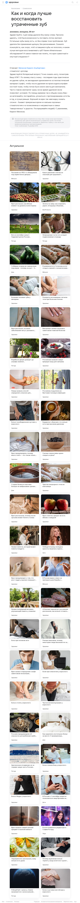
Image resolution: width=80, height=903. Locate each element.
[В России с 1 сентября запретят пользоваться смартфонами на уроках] (55, 789)
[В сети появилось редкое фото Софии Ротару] (55, 821)
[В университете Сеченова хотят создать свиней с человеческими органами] (55, 259)
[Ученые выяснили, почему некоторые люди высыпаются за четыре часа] (55, 633)
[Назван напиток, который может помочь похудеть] (24, 540)
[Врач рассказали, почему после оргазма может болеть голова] (24, 509)
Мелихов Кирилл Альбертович (32, 68)
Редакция (37, 901)
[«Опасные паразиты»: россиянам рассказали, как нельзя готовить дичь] (55, 602)
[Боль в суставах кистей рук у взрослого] (55, 883)
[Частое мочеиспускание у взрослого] (55, 696)
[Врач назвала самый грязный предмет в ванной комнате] (24, 821)
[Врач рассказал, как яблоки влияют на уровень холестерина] (24, 197)
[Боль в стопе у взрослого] (24, 696)
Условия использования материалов (51, 901)
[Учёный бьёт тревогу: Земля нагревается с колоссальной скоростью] (24, 883)
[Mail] (6, 2)
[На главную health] (13, 2)
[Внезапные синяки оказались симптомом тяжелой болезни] (55, 322)
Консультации (15, 8)
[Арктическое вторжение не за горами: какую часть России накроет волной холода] (24, 758)
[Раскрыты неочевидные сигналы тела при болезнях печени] (55, 290)
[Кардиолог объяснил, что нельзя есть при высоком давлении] (55, 415)
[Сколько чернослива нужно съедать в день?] (55, 446)
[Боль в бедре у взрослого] (24, 789)
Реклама (16, 901)
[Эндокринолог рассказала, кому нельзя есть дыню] (24, 852)
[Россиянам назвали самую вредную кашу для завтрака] (55, 353)
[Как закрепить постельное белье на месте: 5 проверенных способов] (55, 727)
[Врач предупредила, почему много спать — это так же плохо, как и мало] (24, 446)
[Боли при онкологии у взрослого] (55, 665)
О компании (9, 901)
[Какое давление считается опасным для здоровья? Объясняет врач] (55, 166)
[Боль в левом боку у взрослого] (55, 758)
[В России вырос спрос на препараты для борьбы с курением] (55, 571)
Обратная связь (68, 901)
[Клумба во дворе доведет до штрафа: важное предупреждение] (24, 353)
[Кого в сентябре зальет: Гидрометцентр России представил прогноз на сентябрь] (24, 228)
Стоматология (27, 8)
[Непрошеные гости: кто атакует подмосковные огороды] (55, 228)
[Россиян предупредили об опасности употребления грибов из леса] (24, 727)
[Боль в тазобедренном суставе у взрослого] (24, 415)
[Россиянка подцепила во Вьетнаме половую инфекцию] (55, 384)
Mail (3, 901)
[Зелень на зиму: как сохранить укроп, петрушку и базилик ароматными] (55, 197)
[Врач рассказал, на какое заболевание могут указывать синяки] (24, 322)
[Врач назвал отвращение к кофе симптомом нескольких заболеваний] (24, 665)
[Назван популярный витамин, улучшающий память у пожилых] (24, 602)
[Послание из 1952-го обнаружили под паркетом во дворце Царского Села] (24, 166)
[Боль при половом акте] (24, 633)
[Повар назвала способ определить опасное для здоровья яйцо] (24, 384)
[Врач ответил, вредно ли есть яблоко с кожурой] (55, 509)
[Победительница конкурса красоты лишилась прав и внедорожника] (55, 540)
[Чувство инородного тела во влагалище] (55, 477)
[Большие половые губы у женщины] (24, 290)
